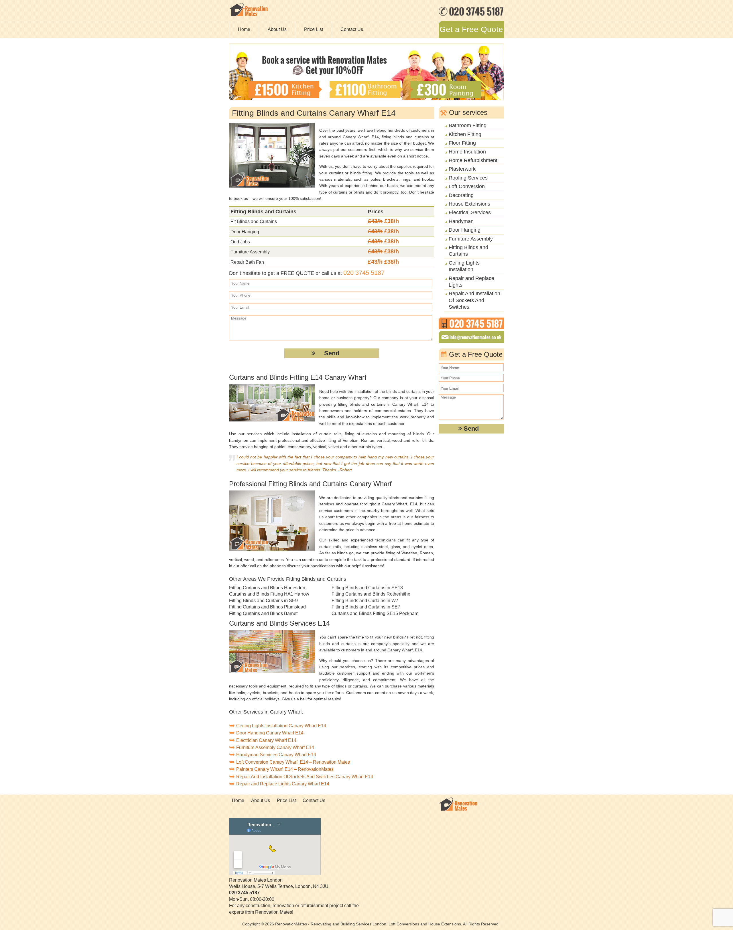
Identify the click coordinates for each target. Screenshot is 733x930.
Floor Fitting (462, 143)
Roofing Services (468, 178)
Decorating (461, 195)
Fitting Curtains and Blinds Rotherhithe (371, 594)
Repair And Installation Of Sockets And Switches (474, 300)
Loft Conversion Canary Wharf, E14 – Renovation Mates (293, 762)
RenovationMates (291, 924)
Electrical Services (470, 212)
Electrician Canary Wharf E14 (266, 740)
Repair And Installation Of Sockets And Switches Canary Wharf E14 (304, 776)
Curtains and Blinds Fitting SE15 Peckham (375, 613)
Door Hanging (464, 230)
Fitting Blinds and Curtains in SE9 (263, 600)
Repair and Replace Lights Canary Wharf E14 (282, 783)
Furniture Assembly (471, 239)
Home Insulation (467, 152)
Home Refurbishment (473, 160)
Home (244, 29)
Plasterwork (462, 169)
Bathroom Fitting (467, 125)
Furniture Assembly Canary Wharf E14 (275, 747)
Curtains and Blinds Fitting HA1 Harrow (269, 594)
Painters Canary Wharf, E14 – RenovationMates (285, 769)
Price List (313, 29)
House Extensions (469, 204)
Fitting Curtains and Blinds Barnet (263, 613)
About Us (277, 29)
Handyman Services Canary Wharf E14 (276, 754)
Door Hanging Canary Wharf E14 (270, 732)
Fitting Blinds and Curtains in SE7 (366, 606)
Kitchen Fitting (465, 134)
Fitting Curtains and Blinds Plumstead (267, 606)
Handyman (461, 221)
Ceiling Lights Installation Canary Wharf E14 (281, 725)
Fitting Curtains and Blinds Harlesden (267, 587)
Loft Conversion (467, 186)
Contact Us (351, 29)
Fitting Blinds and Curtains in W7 (365, 600)
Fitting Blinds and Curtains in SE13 (367, 587)
